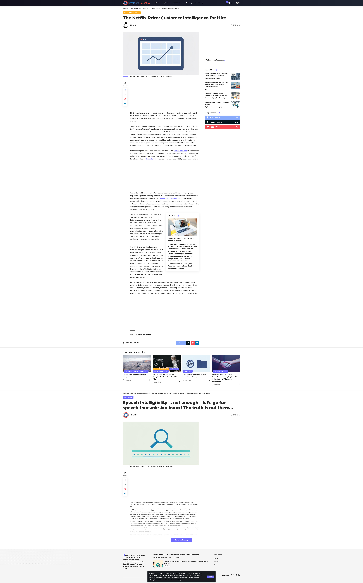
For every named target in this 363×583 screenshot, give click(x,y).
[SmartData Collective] (136, 3)
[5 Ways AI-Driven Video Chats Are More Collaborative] (182, 227)
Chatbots (170, 557)
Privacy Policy (176, 577)
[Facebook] (222, 118)
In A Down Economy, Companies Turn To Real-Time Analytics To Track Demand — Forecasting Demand (182, 246)
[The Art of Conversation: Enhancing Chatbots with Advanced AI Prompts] (158, 563)
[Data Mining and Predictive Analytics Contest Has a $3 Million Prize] (167, 363)
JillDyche (133, 25)
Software (214, 78)
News (206, 89)
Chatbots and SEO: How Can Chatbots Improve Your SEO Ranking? (176, 555)
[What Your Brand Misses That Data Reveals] (235, 104)
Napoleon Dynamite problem (171, 198)
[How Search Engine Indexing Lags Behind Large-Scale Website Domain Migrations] (235, 85)
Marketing (222, 98)
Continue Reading (181, 540)
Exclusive (208, 78)
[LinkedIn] (239, 575)
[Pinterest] (222, 127)
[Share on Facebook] (125, 90)
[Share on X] (125, 94)
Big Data (207, 107)
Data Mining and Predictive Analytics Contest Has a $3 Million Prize (166, 377)
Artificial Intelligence (160, 557)
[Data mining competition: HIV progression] (137, 363)
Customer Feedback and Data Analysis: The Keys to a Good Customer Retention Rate (180, 259)
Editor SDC (133, 415)
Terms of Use (188, 577)
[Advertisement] (164, 95)
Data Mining (128, 371)
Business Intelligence (131, 12)
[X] (222, 122)
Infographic (214, 98)
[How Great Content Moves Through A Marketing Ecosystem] (235, 95)
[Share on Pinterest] (125, 99)
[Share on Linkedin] (125, 103)
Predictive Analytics (140, 371)
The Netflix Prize (180, 151)
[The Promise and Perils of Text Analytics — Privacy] (196, 363)
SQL (218, 78)
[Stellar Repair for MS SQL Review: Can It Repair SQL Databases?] (235, 76)
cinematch (142, 335)
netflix (148, 335)
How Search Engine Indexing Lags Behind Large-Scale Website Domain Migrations (216, 84)
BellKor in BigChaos (150, 159)
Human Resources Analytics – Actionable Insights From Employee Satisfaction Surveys (182, 266)
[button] (210, 577)
